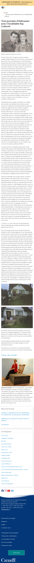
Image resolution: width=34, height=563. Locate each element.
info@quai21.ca (5, 509)
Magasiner (4, 521)
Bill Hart (3, 441)
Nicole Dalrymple (6, 472)
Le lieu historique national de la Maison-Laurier (14, 469)
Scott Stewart (5, 481)
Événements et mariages (8, 518)
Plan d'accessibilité (6, 542)
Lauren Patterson (6, 464)
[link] (16, 552)
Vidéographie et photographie (9, 533)
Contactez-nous (6, 528)
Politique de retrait (6, 545)
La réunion (5, 424)
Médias (3, 524)
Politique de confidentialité (9, 536)
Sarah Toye (4, 478)
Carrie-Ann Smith (6, 447)
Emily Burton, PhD (6, 452)
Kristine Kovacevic (6, 461)
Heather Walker (5, 455)
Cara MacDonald (6, 444)
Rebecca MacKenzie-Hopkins (9, 475)
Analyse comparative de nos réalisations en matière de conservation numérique (15, 414)
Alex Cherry (4, 435)
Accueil (6, 12)
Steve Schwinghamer (7, 483)
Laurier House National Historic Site (11, 466)
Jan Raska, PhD (5, 458)
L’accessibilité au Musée (8, 539)
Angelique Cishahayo (7, 438)
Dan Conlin (4, 449)
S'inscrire (16, 553)
